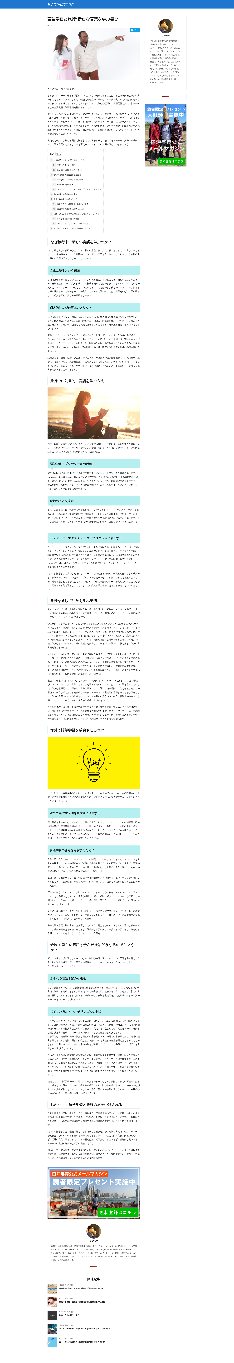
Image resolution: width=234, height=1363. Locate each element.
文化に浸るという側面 (64, 165)
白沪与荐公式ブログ (61, 4)
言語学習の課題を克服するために (69, 209)
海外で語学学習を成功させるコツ (66, 199)
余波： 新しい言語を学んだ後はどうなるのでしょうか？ (75, 214)
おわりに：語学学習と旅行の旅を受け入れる (70, 228)
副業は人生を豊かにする (69, 1315)
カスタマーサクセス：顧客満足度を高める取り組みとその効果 (84, 1328)
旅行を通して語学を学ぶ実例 (64, 194)
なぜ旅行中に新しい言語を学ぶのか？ (68, 160)
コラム (51, 25)
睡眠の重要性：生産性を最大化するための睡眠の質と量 (82, 1302)
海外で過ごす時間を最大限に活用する (70, 204)
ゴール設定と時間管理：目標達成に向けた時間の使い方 (82, 1342)
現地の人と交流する (63, 184)
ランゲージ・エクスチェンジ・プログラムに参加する (77, 189)
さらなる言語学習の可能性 (66, 219)
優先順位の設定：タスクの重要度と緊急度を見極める (81, 1288)
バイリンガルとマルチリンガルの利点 (70, 223)
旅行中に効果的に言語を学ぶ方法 (66, 175)
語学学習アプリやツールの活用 (68, 180)
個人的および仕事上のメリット (68, 170)
